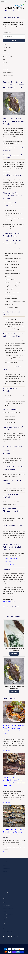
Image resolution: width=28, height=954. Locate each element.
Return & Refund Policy (8, 908)
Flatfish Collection (9, 564)
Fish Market (6, 69)
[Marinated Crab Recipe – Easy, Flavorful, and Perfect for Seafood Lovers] (14, 712)
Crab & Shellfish (7, 47)
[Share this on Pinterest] (12, 607)
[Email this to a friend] (18, 607)
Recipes (4, 926)
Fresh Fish (5, 50)
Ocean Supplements (8, 72)
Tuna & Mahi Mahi (7, 56)
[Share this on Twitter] (7, 607)
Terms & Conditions (7, 905)
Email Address (7, 32)
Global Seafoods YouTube (9, 601)
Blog (4, 923)
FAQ (4, 920)
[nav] (4, 1)
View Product (14, 653)
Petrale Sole (8, 561)
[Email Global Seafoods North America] (17, 936)
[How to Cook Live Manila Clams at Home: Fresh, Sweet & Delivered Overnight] (14, 764)
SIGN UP (14, 40)
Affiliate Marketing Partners (9, 932)
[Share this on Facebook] (10, 607)
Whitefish (5, 63)
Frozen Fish (6, 53)
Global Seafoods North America (15, 946)
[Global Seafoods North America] (14, 8)
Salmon (5, 60)
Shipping (5, 917)
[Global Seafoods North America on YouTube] (9, 936)
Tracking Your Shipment (8, 914)
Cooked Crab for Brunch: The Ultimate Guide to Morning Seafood (14, 832)
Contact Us (5, 911)
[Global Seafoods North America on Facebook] (6, 936)
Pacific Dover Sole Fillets (11, 558)
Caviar (4, 44)
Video (4, 929)
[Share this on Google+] (15, 607)
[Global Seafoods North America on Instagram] (14, 936)
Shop (4, 902)
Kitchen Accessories (8, 75)
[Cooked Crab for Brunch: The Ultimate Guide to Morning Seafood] (14, 816)
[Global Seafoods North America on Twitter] (3, 936)
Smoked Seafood (7, 66)
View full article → (7, 750)
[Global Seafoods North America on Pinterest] (11, 936)
